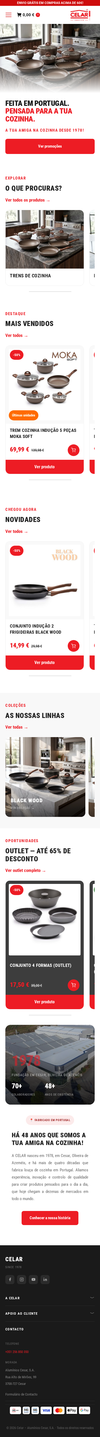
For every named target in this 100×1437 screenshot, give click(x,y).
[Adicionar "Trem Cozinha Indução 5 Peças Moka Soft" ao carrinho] (73, 450)
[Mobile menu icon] (8, 15)
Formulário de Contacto (21, 1394)
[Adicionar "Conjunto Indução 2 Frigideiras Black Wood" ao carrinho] (73, 646)
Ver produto (44, 466)
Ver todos (14, 335)
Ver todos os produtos (25, 200)
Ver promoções (50, 146)
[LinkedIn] (45, 1279)
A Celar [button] (12, 1298)
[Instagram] (21, 1279)
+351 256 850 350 (17, 1352)
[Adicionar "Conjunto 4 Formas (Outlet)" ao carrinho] (73, 985)
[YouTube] (33, 1279)
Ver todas (14, 727)
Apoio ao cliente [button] (21, 1313)
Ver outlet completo (23, 870)
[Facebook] (9, 1279)
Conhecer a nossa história (50, 1217)
